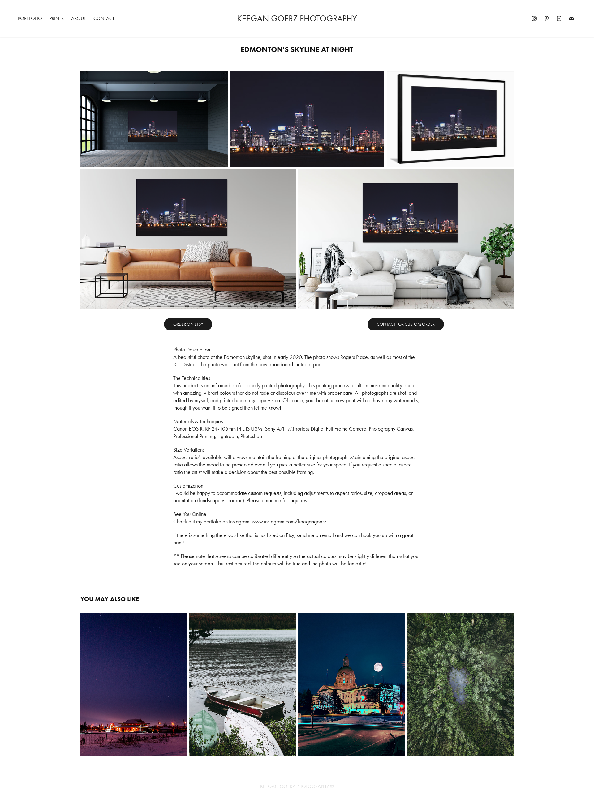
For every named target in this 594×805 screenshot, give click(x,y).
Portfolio (30, 18)
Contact (103, 18)
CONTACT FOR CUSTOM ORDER (406, 324)
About (78, 18)
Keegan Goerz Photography (297, 18)
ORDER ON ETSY (188, 324)
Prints (57, 18)
